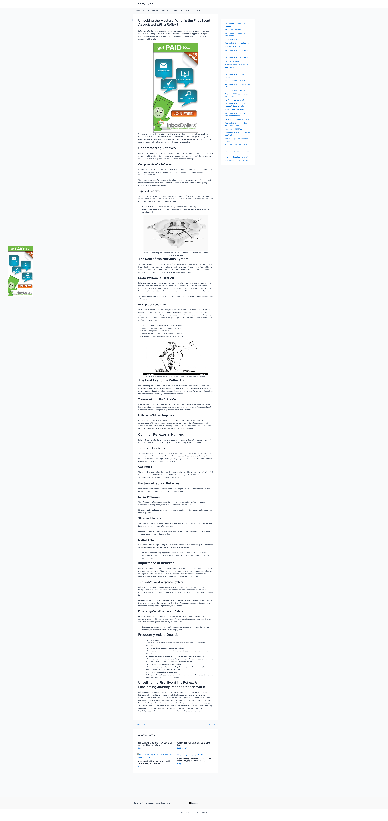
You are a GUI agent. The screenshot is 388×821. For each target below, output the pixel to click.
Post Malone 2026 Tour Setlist (236, 161)
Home (137, 10)
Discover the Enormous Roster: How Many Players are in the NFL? (194, 760)
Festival (155, 10)
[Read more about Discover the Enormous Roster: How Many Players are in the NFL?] (190, 755)
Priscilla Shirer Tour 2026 (234, 110)
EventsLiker (143, 4)
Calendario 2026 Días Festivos (236, 50)
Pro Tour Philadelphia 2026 (235, 81)
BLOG (145, 10)
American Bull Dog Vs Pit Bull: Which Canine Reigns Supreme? (154, 762)
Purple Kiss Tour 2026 (233, 39)
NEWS (199, 10)
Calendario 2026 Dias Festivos (236, 57)
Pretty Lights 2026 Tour (234, 129)
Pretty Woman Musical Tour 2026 (237, 119)
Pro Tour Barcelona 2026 (234, 100)
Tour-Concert (178, 10)
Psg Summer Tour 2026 (234, 71)
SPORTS (164, 10)
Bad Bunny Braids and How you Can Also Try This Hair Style (154, 744)
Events (188, 10)
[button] (254, 4)
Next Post (213, 724)
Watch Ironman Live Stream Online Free (193, 744)
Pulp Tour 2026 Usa (232, 47)
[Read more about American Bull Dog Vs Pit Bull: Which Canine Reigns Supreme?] (156, 756)
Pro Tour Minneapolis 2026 (235, 90)
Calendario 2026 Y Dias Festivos (237, 43)
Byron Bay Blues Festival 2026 (236, 157)
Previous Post (140, 724)
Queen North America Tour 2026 (237, 30)
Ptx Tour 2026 (230, 54)
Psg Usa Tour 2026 (232, 61)
